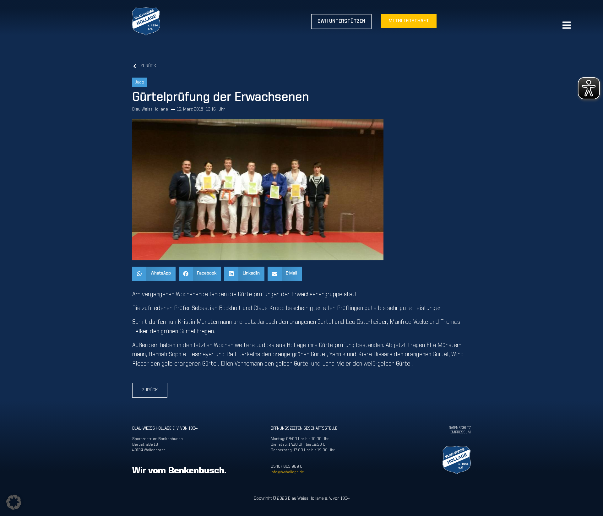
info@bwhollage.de (287, 472)
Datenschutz (460, 428)
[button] (154, 274)
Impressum (460, 432)
